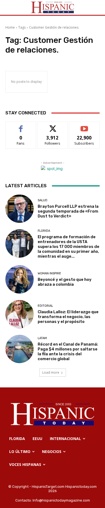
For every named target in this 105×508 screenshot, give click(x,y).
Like (21, 126)
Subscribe (84, 126)
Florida (44, 230)
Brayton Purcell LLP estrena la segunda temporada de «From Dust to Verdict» (68, 211)
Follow (52, 126)
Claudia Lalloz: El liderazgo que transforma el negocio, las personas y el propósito (68, 316)
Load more (50, 372)
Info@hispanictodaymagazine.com (61, 500)
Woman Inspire (49, 273)
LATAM (42, 338)
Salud (42, 200)
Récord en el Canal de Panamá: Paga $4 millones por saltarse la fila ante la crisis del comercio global (68, 351)
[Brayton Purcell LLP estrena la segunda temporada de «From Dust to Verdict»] (19, 209)
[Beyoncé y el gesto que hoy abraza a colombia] (19, 279)
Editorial (45, 305)
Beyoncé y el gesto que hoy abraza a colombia (65, 282)
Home (10, 27)
